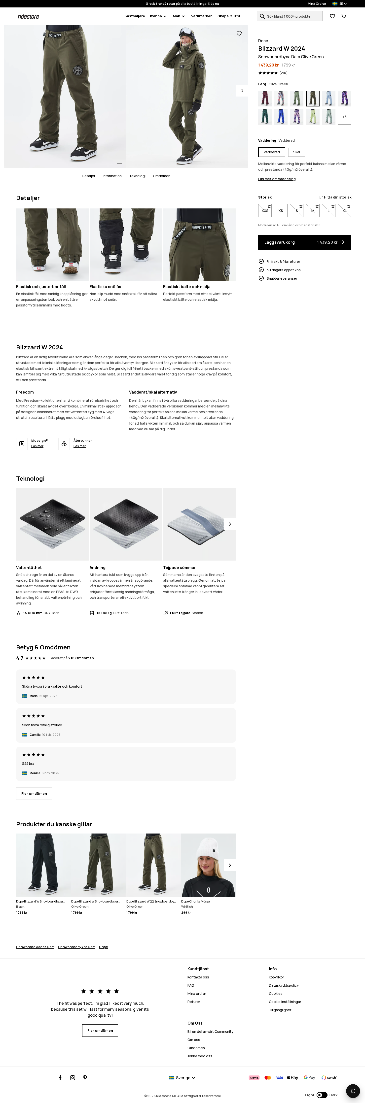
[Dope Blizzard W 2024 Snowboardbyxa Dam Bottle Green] (265, 117)
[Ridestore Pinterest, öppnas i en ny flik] (84, 1077)
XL (347, 210)
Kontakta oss (198, 977)
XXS (267, 210)
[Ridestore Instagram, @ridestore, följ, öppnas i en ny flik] (72, 1077)
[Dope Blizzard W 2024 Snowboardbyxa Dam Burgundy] (265, 99)
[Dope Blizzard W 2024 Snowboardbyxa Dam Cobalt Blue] (281, 117)
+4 (344, 117)
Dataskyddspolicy (284, 985)
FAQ (190, 985)
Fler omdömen (34, 793)
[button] (321, 1095)
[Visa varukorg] (344, 16)
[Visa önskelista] (332, 16)
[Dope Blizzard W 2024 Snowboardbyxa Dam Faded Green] (328, 117)
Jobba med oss (199, 1056)
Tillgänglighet (280, 1009)
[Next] (242, 91)
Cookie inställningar (285, 1001)
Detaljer (88, 175)
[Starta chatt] (353, 1091)
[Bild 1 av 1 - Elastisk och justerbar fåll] (52, 244)
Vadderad (272, 152)
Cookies (276, 993)
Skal (296, 152)
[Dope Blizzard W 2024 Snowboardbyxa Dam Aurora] (281, 99)
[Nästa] (230, 524)
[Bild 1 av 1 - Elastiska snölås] (126, 244)
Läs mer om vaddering (277, 178)
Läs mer (37, 446)
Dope (103, 946)
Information (112, 175)
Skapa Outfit (229, 16)
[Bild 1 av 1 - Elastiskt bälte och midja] (199, 244)
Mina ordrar (196, 993)
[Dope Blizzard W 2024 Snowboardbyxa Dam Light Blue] (328, 99)
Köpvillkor (276, 977)
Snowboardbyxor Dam (76, 946)
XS (281, 210)
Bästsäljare (134, 16)
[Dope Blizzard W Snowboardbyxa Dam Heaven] (296, 117)
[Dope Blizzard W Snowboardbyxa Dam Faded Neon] (313, 117)
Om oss (193, 1039)
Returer (193, 1001)
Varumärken (202, 16)
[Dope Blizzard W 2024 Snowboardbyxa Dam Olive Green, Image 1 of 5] (65, 96)
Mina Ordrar (317, 4)
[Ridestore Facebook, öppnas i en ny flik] (60, 1077)
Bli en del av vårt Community (210, 1031)
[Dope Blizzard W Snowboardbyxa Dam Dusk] (344, 99)
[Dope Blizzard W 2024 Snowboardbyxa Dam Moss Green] (296, 99)
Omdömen (161, 175)
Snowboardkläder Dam (35, 946)
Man (176, 16)
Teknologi (137, 175)
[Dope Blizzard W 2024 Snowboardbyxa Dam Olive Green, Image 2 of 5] (187, 96)
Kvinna (156, 16)
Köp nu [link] (213, 4)
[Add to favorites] (239, 34)
